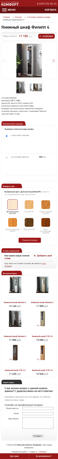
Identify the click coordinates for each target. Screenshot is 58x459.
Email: (16, 413)
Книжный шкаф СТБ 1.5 (42, 370)
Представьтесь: (12, 408)
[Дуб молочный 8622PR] (12, 204)
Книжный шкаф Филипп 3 (15, 336)
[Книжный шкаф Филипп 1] (15, 299)
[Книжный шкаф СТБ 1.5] (42, 367)
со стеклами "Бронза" (20, 157)
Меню (11, 10)
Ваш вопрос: (13, 419)
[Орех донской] (29, 222)
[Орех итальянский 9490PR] (45, 222)
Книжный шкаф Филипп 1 (15, 302)
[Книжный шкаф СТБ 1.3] (15, 367)
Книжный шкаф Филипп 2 (42, 302)
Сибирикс (42, 452)
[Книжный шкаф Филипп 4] (29, 60)
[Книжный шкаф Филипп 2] (42, 299)
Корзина (51, 10)
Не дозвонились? (43, 456)
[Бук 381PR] (29, 204)
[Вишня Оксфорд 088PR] (12, 222)
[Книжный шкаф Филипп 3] (15, 333)
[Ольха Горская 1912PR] (45, 204)
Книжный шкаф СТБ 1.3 (15, 370)
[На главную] (10, 5)
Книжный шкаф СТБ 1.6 (42, 336)
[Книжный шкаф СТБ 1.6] (42, 333)
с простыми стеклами (20, 135)
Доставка (14, 456)
